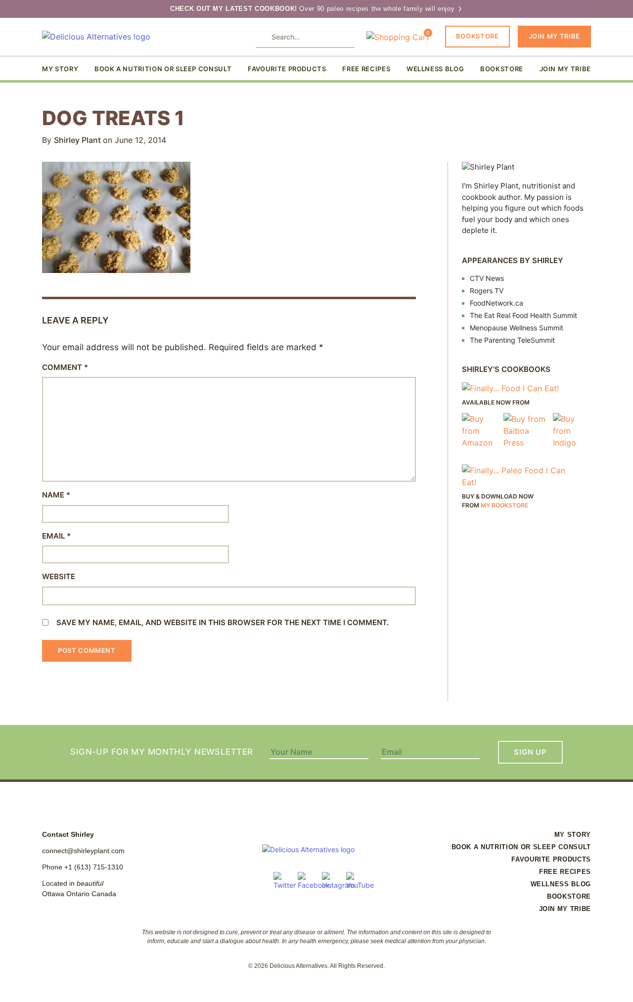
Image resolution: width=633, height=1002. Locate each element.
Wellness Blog (435, 69)
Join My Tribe (554, 36)
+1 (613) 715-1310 (93, 867)
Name (56, 495)
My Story (60, 69)
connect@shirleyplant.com (83, 851)
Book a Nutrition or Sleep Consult (162, 69)
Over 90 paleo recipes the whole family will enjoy (313, 8)
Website (58, 576)
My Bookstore (504, 505)
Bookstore (477, 36)
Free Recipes (366, 69)
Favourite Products (287, 69)
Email (56, 536)
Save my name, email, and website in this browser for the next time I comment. (222, 622)
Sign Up (530, 752)
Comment (65, 367)
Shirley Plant (78, 140)
